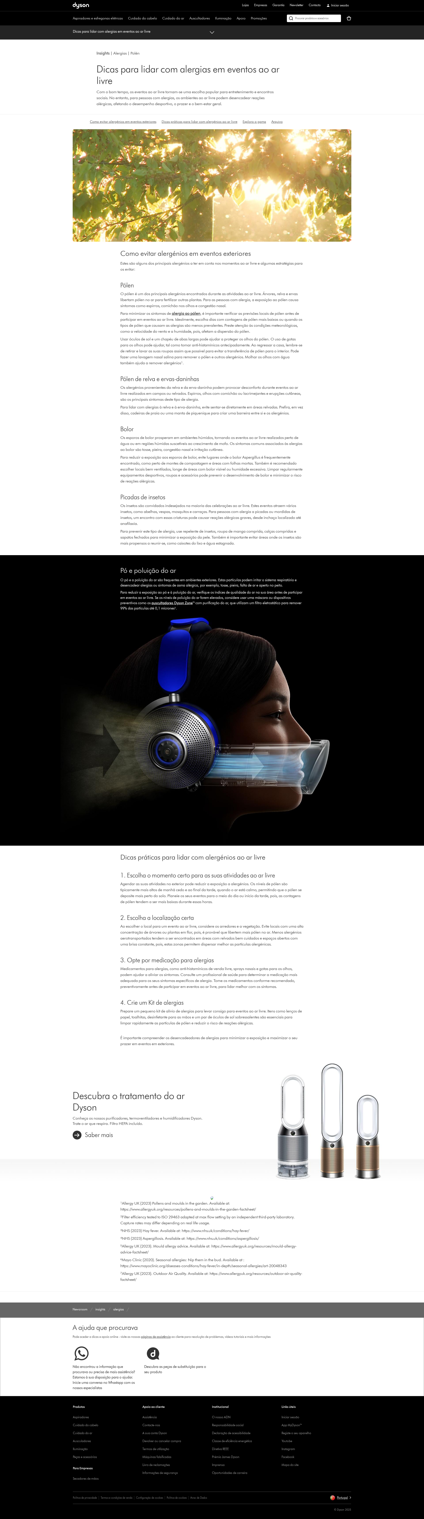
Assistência (149, 1417)
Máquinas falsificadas (156, 1457)
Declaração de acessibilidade (231, 1433)
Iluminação (223, 18)
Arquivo (277, 122)
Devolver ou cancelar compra (161, 1441)
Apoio (241, 18)
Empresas (260, 5)
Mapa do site (290, 1465)
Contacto (315, 5)
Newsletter (296, 5)
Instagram (288, 1449)
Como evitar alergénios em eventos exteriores (123, 122)
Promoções (259, 18)
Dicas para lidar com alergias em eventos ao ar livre (111, 31)
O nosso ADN (221, 1417)
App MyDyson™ (292, 1425)
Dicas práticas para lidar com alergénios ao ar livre (199, 122)
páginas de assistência (156, 1337)
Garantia (278, 5)
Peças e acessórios (85, 1457)
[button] (340, 1497)
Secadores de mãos (86, 1479)
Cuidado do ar (173, 18)
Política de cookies (177, 1497)
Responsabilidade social (228, 1425)
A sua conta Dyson (154, 1433)
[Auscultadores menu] (212, 18)
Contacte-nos (151, 1425)
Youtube (287, 1441)
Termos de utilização (155, 1449)
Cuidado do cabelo (142, 18)
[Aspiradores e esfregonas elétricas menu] (125, 18)
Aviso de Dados (198, 1497)
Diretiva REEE (220, 1449)
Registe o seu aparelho (296, 1433)
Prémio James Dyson (225, 1457)
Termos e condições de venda (116, 1497)
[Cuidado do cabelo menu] (159, 18)
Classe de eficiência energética (232, 1441)
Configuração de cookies (149, 1497)
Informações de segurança (160, 1473)
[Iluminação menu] (233, 18)
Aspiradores (81, 1417)
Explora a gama (254, 122)
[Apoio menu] (248, 18)
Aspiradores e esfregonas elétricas (98, 18)
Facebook (288, 1457)
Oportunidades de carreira (229, 1473)
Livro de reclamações (156, 1465)
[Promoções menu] (269, 18)
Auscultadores (199, 18)
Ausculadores (82, 1441)
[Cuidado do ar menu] (186, 18)
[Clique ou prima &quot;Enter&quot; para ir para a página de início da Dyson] (81, 5)
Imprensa (218, 1465)
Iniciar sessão (290, 1417)
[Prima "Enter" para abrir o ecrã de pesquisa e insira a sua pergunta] (314, 18)
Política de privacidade (85, 1497)
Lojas (245, 5)
